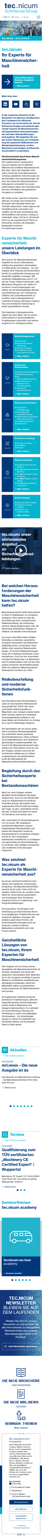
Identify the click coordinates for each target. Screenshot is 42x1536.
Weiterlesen (10, 1087)
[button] (16, 17)
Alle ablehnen (21, 1509)
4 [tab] (21, 1106)
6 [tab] (28, 1106)
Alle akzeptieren (21, 1502)
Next (39, 30)
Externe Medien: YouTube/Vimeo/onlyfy (21, 1495)
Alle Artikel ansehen (14, 1055)
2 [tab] (14, 1106)
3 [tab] (17, 1106)
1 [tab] (10, 1106)
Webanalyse (17, 1490)
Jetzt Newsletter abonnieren (22, 1346)
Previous (3, 30)
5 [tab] (24, 1106)
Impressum (22, 1525)
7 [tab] (31, 1106)
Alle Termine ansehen (15, 1140)
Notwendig (16, 1484)
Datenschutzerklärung (22, 1528)
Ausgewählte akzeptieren (21, 1517)
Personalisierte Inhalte (21, 1487)
